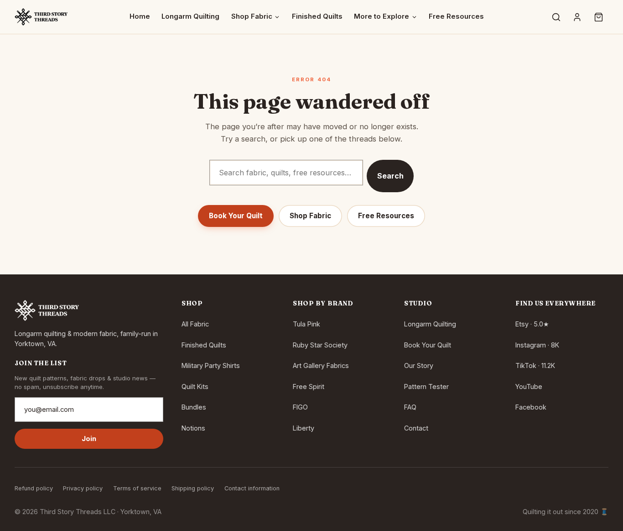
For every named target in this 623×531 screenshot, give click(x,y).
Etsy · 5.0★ (532, 324)
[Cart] (598, 17)
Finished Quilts (317, 16)
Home (140, 16)
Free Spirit (308, 386)
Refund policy (34, 488)
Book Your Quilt (236, 215)
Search (390, 175)
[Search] (556, 17)
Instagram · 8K (537, 345)
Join (89, 439)
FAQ (410, 407)
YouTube (528, 386)
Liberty (303, 428)
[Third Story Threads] (41, 17)
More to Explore (381, 16)
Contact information (252, 488)
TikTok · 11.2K (535, 365)
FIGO (300, 407)
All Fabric (195, 324)
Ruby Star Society (320, 345)
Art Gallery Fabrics (321, 365)
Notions (193, 428)
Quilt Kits (195, 386)
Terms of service (137, 488)
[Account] (577, 17)
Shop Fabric (251, 16)
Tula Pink (306, 324)
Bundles (194, 407)
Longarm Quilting (190, 16)
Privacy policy (83, 488)
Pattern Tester (426, 386)
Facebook (530, 407)
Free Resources (456, 16)
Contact (416, 428)
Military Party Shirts (211, 365)
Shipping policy (192, 488)
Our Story (418, 365)
